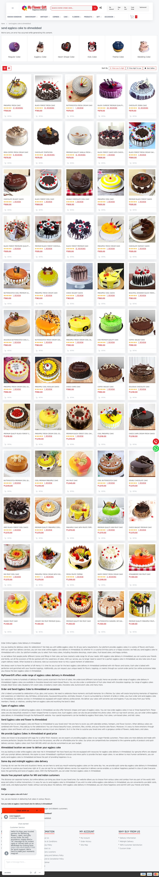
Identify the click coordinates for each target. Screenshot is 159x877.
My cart (125, 8)
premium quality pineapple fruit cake (142, 621)
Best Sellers (151, 68)
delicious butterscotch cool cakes (17, 340)
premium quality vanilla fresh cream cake (79, 152)
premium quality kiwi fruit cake (110, 527)
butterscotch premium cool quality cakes (17, 480)
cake (60, 649)
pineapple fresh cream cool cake (17, 387)
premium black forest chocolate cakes (48, 246)
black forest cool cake (44, 199)
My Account (111, 8)
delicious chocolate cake (139, 387)
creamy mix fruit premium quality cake (48, 621)
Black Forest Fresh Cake (45, 105)
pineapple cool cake (106, 199)
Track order (132, 8)
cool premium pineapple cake (46, 480)
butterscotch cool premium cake (17, 293)
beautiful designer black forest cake (142, 293)
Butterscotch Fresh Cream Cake (79, 105)
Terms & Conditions (49, 841)
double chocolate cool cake (77, 199)
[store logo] (34, 8)
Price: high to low (135, 68)
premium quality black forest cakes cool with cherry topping (17, 434)
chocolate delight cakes (14, 199)
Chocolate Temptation (43, 152)
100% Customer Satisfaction (131, 845)
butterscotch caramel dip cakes (111, 621)
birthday (105, 649)
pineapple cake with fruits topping (79, 527)
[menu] (66, 17)
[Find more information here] (23, 841)
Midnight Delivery (126, 841)
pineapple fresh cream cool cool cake (48, 434)
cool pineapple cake (106, 434)
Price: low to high (118, 68)
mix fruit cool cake (11, 574)
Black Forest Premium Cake (77, 246)
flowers (16, 726)
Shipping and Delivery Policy (52, 855)
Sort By (105, 68)
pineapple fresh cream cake (109, 246)
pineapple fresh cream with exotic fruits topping (48, 574)
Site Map (84, 845)
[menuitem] (14, 17)
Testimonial (143, 7)
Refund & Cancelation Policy (53, 859)
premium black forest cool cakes (79, 434)
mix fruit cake (72, 480)
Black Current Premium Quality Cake (111, 105)
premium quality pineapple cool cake (48, 527)
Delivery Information (128, 838)
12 (49, 108)
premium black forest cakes (140, 199)
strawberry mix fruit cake (139, 574)
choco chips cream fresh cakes (142, 434)
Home (3, 24)
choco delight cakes (74, 293)
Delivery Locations (49, 852)
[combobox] (74, 8)
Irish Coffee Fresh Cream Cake (16, 152)
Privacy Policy (47, 845)
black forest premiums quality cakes (17, 246)
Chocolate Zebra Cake (138, 105)
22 (112, 108)
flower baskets (126, 724)
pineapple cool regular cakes (47, 387)
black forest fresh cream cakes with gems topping (142, 152)
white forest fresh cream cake (110, 574)
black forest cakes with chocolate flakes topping (111, 152)
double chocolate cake (138, 480)
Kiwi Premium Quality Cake (108, 340)
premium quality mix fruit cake (78, 621)
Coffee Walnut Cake (137, 340)
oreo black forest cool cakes (16, 527)
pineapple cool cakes (106, 293)
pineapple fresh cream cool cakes (79, 340)
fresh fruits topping (74, 574)
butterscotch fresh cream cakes (48, 340)
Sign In (119, 8)
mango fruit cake (11, 621)
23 (49, 155)
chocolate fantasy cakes (139, 246)
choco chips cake (73, 387)
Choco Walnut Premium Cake (140, 527)
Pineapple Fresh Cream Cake (46, 293)
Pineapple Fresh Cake (12, 105)
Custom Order (125, 848)
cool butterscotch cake (107, 480)
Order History (86, 841)
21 (18, 108)
